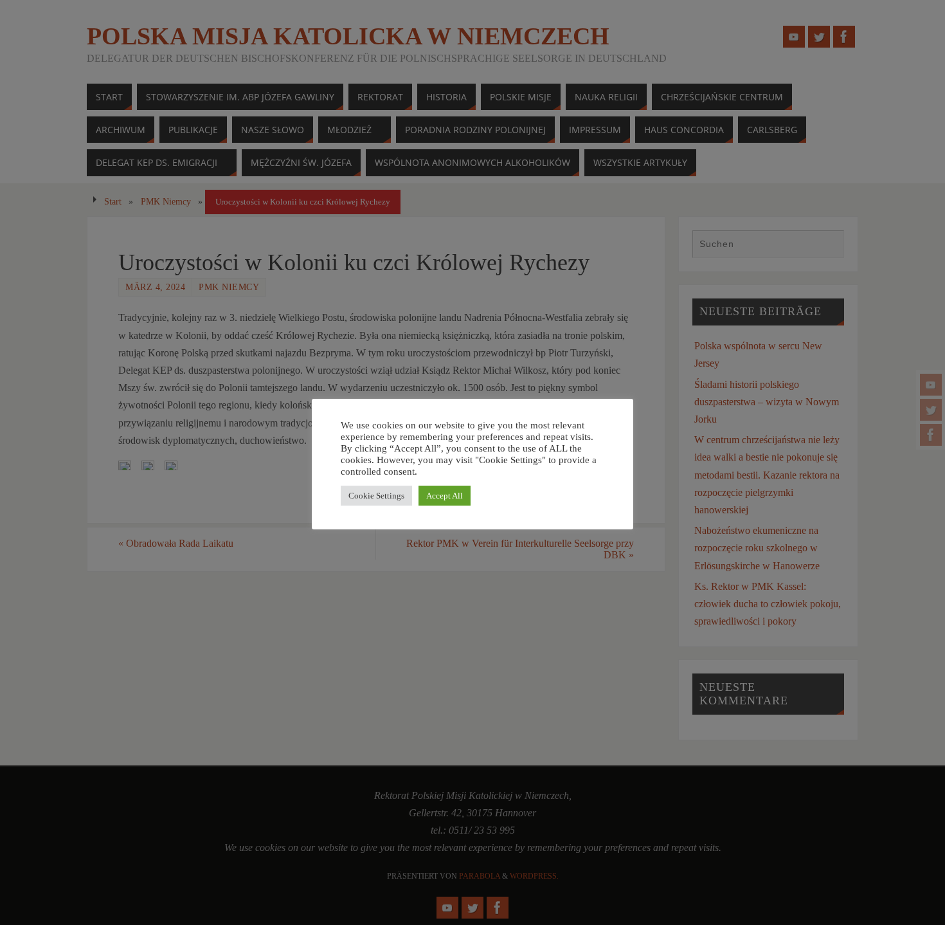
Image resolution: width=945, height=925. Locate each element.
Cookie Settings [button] (376, 495)
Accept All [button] (444, 495)
